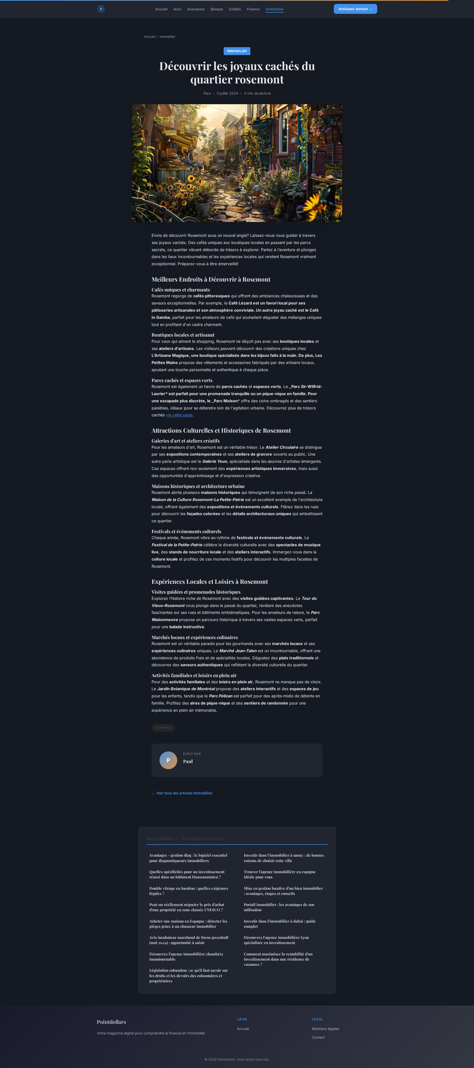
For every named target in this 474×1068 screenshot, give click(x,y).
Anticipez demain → (355, 9)
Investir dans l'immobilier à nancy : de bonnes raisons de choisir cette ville (284, 858)
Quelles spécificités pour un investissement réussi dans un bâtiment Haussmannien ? (186, 874)
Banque (217, 9)
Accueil (161, 9)
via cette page (179, 414)
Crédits (235, 9)
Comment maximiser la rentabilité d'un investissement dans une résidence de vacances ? (278, 959)
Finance (253, 9)
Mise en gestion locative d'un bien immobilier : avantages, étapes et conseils (283, 891)
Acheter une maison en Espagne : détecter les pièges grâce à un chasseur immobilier (188, 924)
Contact (318, 1037)
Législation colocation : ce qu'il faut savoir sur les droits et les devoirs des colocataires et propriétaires (188, 975)
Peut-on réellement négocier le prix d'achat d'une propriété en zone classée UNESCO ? (186, 907)
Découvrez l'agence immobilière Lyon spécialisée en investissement (276, 940)
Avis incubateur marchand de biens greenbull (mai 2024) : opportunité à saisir (188, 940)
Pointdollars (111, 1021)
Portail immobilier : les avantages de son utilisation (279, 907)
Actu (177, 9)
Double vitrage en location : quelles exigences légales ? (188, 891)
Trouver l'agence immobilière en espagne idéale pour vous (280, 874)
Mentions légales (325, 1029)
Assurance (196, 9)
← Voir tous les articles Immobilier (182, 793)
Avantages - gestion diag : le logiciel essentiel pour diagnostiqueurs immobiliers (188, 858)
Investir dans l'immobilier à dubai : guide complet (280, 924)
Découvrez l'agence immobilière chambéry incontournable (186, 956)
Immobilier (275, 9)
